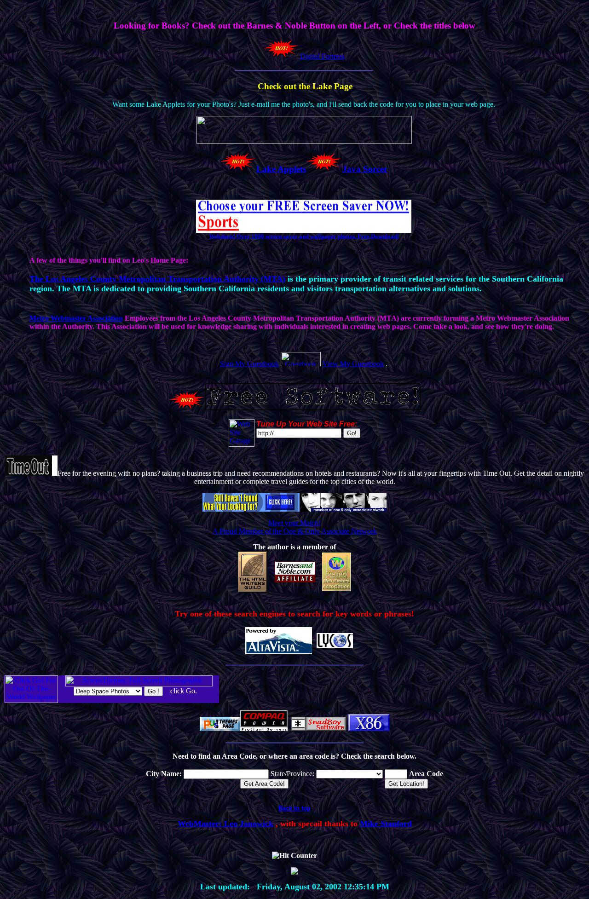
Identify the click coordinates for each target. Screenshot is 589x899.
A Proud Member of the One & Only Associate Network (295, 531)
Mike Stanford (386, 823)
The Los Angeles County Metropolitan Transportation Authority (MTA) (157, 278)
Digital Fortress (322, 56)
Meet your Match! (294, 523)
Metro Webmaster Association (76, 318)
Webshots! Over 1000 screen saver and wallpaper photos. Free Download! (304, 236)
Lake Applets (281, 169)
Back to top (294, 808)
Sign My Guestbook (249, 364)
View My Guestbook (353, 364)
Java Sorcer (364, 169)
